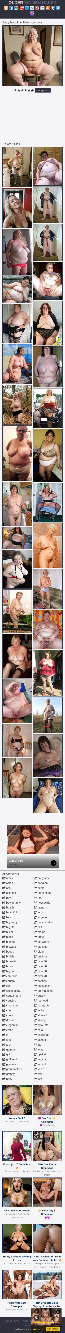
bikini (9, 932)
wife (40, 1074)
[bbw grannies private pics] (48, 629)
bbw (8, 897)
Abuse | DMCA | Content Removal (23, 1320)
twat (40, 1049)
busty (9, 966)
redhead (42, 1000)
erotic (9, 1029)
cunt (8, 1010)
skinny (41, 1020)
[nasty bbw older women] (17, 701)
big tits (10, 927)
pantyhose (43, 985)
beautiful (11, 912)
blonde (10, 941)
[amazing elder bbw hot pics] (17, 453)
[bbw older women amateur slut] (48, 503)
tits (39, 1044)
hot (39, 897)
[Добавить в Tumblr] (53, 8)
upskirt (41, 1054)
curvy (9, 1015)
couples (11, 1000)
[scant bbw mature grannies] (17, 504)
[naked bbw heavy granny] (17, 569)
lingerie (42, 917)
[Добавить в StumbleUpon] (48, 8)
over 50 (42, 966)
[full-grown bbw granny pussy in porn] (17, 538)
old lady (42, 946)
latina (40, 907)
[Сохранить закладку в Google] (16, 8)
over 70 (42, 976)
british (10, 956)
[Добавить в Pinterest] (37, 8)
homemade (44, 892)
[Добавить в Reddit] (42, 8)
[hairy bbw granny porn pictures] (17, 364)
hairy (9, 1078)
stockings (43, 1034)
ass (8, 887)
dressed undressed (18, 1020)
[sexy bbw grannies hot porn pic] (48, 795)
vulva (40, 1069)
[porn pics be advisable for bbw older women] (17, 778)
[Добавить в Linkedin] (27, 8)
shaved (42, 1015)
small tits (42, 1025)
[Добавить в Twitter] (58, 8)
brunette (11, 961)
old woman (44, 941)
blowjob (11, 946)
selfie (40, 1010)
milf (39, 927)
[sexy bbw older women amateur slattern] (48, 673)
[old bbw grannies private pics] (48, 166)
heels (40, 887)
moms (41, 932)
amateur (11, 878)
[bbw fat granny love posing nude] (48, 455)
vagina (41, 1059)
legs (40, 912)
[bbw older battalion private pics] (17, 611)
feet (8, 1039)
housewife (43, 902)
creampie (12, 1005)
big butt (10, 971)
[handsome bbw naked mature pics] (48, 755)
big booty (12, 922)
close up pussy (15, 990)
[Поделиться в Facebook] (11, 8)
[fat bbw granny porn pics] (48, 367)
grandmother (14, 1069)
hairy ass (43, 878)
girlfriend (11, 1059)
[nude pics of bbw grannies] (48, 281)
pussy (41, 995)
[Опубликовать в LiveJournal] (32, 8)
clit (8, 985)
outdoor (42, 956)
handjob (42, 883)
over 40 (42, 961)
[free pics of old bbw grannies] (48, 408)
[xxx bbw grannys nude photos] (17, 405)
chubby (10, 981)
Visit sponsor (43, 90)
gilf (8, 1054)
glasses (11, 1064)
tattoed (41, 1039)
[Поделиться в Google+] (22, 8)
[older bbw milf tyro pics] (48, 715)
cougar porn (13, 995)
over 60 (42, 971)
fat (7, 1034)
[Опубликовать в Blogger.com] (6, 8)
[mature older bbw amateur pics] (17, 289)
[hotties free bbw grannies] (17, 323)
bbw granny (13, 902)
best (8, 917)
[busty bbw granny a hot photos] (48, 204)
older (40, 951)
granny (10, 1074)
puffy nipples (45, 990)
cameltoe (12, 976)
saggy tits (43, 1005)
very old (42, 1064)
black (9, 936)
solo (40, 1029)
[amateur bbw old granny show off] (48, 323)
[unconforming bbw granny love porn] (17, 740)
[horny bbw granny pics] (48, 545)
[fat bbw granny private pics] (48, 589)
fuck (8, 1044)
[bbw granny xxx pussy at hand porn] (17, 656)
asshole (11, 892)
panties (42, 981)
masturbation (45, 922)
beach (10, 907)
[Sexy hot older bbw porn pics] (32, 55)
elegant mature (15, 1025)
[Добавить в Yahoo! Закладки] (32, 13)
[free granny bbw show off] (17, 252)
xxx (39, 1078)
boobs (10, 951)
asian (9, 883)
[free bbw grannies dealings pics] (17, 167)
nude (40, 936)
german (11, 1049)
